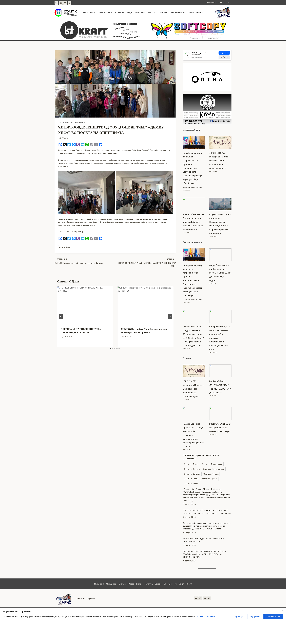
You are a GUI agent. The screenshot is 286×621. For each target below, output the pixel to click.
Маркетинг (211, 2)
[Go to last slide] (61, 316)
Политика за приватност (206, 617)
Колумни (119, 12)
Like (225, 53)
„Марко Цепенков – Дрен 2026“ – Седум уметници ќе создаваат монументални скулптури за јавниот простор (193, 435)
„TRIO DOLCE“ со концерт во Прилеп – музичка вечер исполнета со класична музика (219, 161)
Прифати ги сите (274, 617)
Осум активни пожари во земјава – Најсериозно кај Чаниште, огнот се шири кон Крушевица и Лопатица (220, 224)
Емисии (139, 584)
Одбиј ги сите (255, 617)
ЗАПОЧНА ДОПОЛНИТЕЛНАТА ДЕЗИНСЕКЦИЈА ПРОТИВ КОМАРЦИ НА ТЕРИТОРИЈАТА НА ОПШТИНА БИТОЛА (204, 533)
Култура (152, 12)
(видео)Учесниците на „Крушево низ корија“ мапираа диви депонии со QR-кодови (220, 273)
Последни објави (191, 129)
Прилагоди (239, 617)
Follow (225, 57)
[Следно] (170, 316)
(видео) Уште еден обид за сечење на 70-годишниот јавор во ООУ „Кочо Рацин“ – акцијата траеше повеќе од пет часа (193, 336)
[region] (143, 614)
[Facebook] (56, 3)
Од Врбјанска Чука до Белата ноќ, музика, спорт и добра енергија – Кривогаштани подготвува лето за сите (220, 338)
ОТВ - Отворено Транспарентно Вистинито (203, 54)
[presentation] (85, 305)
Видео (129, 12)
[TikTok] (69, 3)
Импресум (80, 598)
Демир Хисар (64, 247)
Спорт (191, 12)
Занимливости (177, 12)
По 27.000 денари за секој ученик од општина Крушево (79, 261)
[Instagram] (61, 3)
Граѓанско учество (66, 123)
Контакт (222, 2)
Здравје (162, 12)
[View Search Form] (229, 3)
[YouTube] (65, 3)
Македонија (106, 12)
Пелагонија (80, 123)
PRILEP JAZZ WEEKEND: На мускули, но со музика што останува (220, 427)
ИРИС (189, 584)
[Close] (283, 610)
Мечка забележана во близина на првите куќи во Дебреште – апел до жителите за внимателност (194, 222)
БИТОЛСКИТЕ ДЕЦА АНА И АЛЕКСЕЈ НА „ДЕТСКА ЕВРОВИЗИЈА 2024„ (147, 262)
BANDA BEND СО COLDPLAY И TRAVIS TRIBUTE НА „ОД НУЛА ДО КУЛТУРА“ (220, 387)
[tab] (110, 348)
